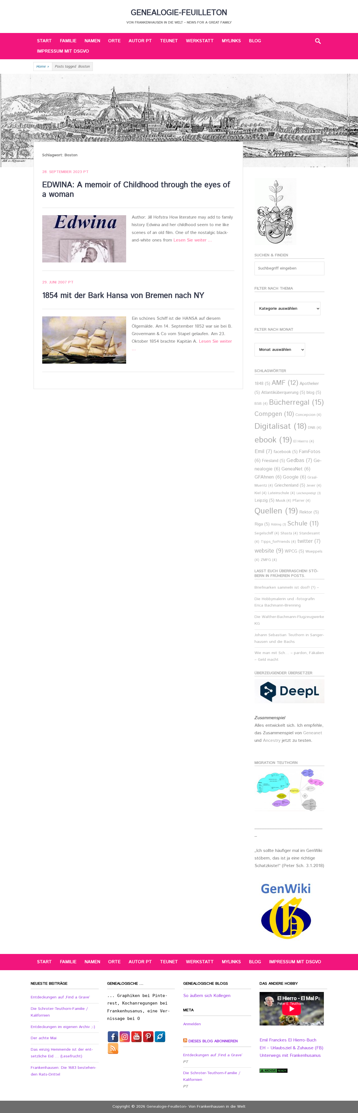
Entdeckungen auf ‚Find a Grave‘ (60, 997)
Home (42, 66)
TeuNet (169, 41)
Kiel (261, 493)
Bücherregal (296, 402)
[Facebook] (113, 1036)
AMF (285, 383)
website (269, 551)
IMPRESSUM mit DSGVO (63, 51)
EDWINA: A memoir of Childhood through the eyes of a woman (136, 189)
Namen (92, 41)
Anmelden (192, 1024)
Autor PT (140, 41)
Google (294, 477)
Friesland (273, 461)
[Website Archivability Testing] (274, 1071)
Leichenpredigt (308, 493)
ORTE (114, 41)
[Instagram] (124, 1036)
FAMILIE (68, 41)
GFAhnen (268, 477)
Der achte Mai (43, 1038)
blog (314, 392)
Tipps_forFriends (278, 541)
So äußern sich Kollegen (206, 996)
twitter (309, 541)
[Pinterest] (148, 1036)
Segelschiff (267, 533)
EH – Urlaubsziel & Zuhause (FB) (291, 1048)
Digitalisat (281, 426)
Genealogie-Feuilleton (179, 12)
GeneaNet (295, 469)
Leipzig (264, 500)
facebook (286, 452)
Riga (262, 524)
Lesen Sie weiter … (192, 240)
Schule (303, 523)
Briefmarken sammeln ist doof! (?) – (287, 587)
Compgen (274, 414)
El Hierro (303, 441)
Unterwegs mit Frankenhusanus (290, 1055)
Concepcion (308, 415)
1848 (262, 383)
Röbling (278, 524)
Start (44, 41)
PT (86, 172)
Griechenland (289, 485)
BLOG (255, 41)
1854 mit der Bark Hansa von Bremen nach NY (123, 295)
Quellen (276, 511)
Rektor (309, 512)
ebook (273, 440)
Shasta (289, 533)
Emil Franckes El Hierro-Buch (288, 1040)
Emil (263, 451)
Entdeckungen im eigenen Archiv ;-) (63, 1027)
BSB (261, 403)
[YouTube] (136, 1036)
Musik (283, 500)
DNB (314, 427)
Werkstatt (200, 41)
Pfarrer (301, 500)
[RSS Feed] (113, 1048)
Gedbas (299, 460)
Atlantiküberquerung (283, 392)
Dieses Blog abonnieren (213, 1041)
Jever (314, 485)
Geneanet (312, 733)
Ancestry (272, 740)
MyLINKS (231, 41)
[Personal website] (160, 1036)
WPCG (294, 551)
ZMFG (269, 560)
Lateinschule (281, 493)
